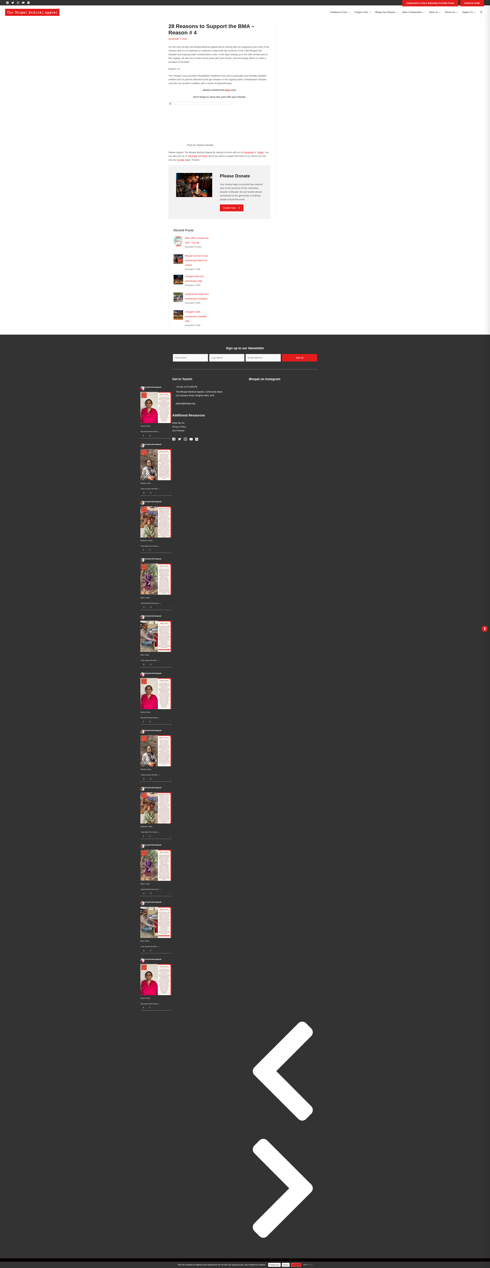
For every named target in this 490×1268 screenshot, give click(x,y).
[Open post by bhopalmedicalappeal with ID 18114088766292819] (156, 464)
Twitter (260, 152)
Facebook (249, 152)
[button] (481, 12)
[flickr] (28, 2)
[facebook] (8, 2)
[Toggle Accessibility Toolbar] (484, 628)
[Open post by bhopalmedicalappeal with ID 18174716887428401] (156, 407)
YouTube (192, 156)
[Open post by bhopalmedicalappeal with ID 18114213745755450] (156, 579)
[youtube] (24, 2)
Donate (180, 160)
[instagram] (19, 2)
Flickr (205, 156)
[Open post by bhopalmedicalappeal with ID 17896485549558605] (156, 522)
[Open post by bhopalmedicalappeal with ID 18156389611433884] (156, 636)
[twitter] (13, 2)
